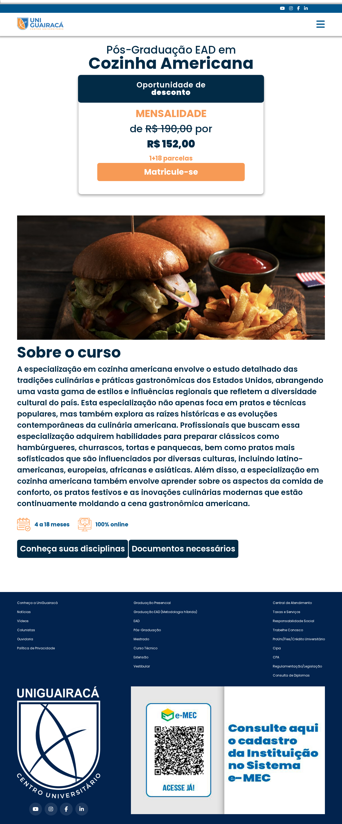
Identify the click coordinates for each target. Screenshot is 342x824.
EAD (136, 621)
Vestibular (142, 666)
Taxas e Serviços (286, 612)
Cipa (277, 648)
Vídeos (23, 621)
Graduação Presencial (152, 603)
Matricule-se (171, 172)
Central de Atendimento (292, 603)
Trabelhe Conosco (288, 630)
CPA (276, 657)
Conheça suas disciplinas (72, 548)
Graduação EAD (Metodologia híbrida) (165, 612)
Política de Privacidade (36, 648)
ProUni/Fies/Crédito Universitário (299, 639)
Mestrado (141, 639)
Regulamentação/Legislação (297, 666)
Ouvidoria (25, 639)
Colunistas (26, 630)
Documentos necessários (183, 548)
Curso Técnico (145, 648)
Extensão (141, 657)
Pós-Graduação (147, 630)
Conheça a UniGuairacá (37, 603)
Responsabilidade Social (293, 621)
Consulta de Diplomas (291, 675)
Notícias (24, 612)
